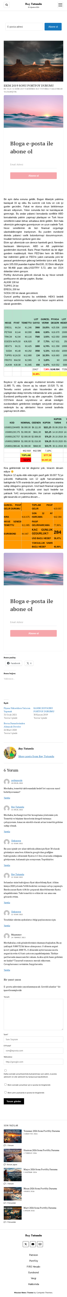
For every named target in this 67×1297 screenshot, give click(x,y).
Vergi (33, 1278)
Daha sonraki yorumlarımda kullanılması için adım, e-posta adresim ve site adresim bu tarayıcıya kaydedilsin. (30, 1075)
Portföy (33, 1260)
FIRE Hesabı (33, 1266)
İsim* (6, 1034)
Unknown (16, 840)
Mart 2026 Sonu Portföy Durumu (40, 1207)
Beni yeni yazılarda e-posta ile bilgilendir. (26, 1092)
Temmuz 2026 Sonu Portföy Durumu (42, 1131)
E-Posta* (7, 1045)
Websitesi (8, 1057)
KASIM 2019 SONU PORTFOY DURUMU (44, 710)
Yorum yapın (11, 1164)
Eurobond (33, 1272)
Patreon (33, 1254)
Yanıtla (7, 797)
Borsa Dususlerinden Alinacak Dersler (14, 725)
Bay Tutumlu (33, 4)
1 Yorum (10, 1145)
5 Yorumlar (11, 1222)
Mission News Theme (23, 1292)
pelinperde (16, 780)
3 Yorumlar (11, 1203)
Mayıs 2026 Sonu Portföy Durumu (40, 1169)
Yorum (6, 997)
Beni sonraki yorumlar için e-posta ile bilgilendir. (29, 1085)
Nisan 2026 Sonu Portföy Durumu (40, 1188)
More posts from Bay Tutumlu (36, 756)
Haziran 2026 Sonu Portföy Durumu (41, 1150)
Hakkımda (33, 1284)
